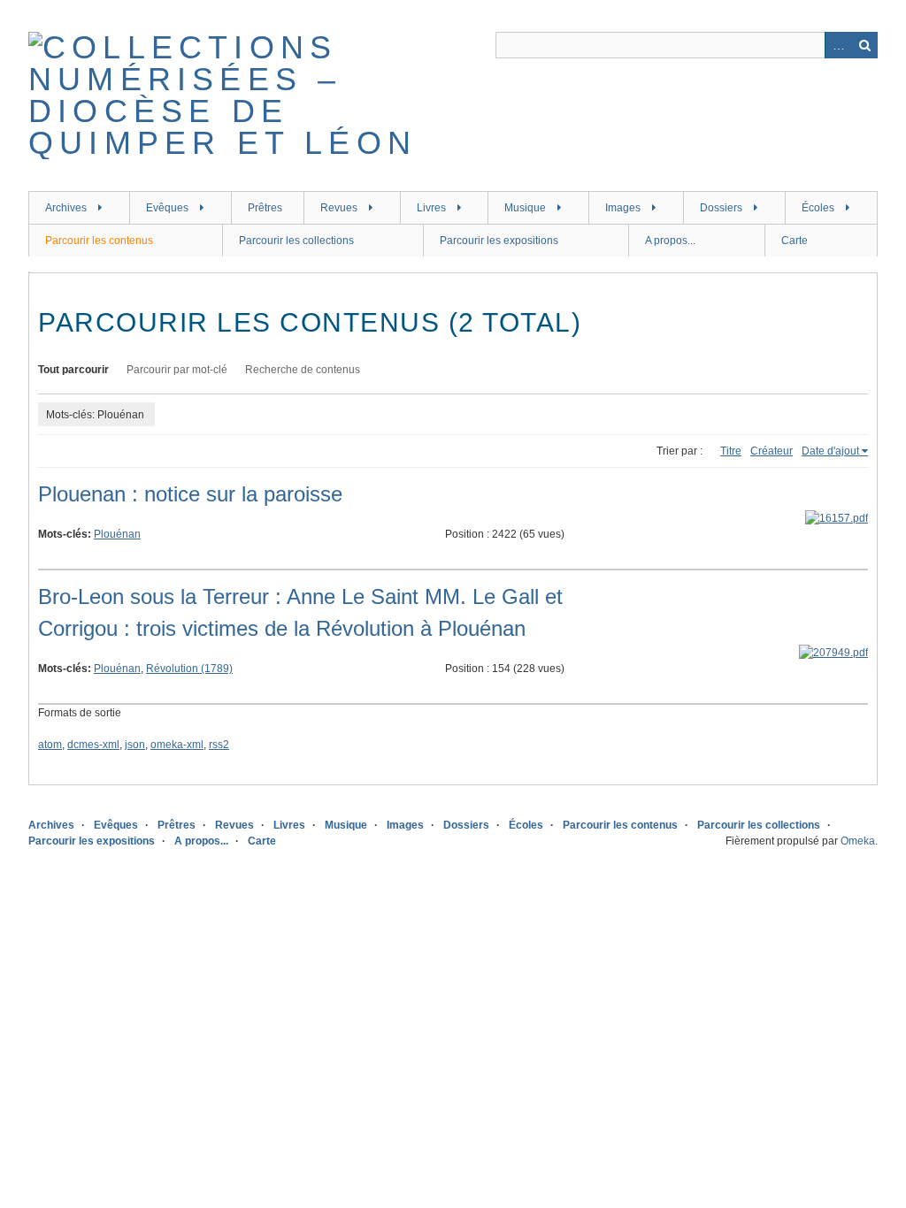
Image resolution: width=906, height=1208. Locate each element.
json (135, 744)
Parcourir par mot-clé (177, 369)
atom (50, 744)
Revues (338, 208)
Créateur (771, 451)
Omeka (858, 841)
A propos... (670, 240)
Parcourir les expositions (499, 240)
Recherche (864, 45)
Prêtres (265, 208)
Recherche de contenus (302, 369)
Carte (794, 240)
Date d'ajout (830, 451)
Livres (431, 208)
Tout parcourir (73, 369)
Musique (525, 208)
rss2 (219, 744)
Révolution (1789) (189, 668)
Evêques (167, 208)
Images (623, 208)
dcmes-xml (93, 744)
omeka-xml (176, 744)
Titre (730, 451)
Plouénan (117, 534)
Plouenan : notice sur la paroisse (190, 494)
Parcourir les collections (296, 240)
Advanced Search (838, 45)
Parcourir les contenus (99, 240)
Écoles (818, 208)
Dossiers (721, 208)
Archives (66, 208)
